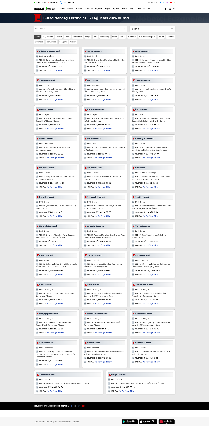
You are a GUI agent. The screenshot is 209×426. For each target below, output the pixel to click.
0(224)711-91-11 (54, 125)
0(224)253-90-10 (55, 299)
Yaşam (108, 9)
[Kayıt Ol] (166, 9)
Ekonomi (89, 9)
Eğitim (116, 9)
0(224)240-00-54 (55, 241)
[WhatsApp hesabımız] (174, 2)
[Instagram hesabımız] (167, 2)
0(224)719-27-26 (151, 95)
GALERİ (40, 2)
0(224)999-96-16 (127, 387)
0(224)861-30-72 (103, 154)
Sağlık (132, 9)
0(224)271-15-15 (102, 329)
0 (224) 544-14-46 (56, 183)
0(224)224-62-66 (103, 212)
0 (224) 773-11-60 (151, 66)
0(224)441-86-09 (103, 241)
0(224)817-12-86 (103, 270)
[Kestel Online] (44, 10)
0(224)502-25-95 (55, 270)
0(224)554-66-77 (103, 183)
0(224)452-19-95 (151, 241)
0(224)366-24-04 (55, 387)
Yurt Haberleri (144, 9)
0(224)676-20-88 (55, 154)
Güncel (79, 9)
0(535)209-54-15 (55, 212)
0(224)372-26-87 (151, 154)
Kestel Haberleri (66, 9)
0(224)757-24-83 (151, 125)
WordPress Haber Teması (66, 421)
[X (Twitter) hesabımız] (164, 2)
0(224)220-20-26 (103, 299)
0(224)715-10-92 (103, 125)
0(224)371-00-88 (55, 95)
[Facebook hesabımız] (160, 2)
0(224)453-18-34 (151, 212)
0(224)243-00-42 (151, 329)
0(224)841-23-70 (55, 66)
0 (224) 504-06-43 (152, 270)
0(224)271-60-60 (151, 299)
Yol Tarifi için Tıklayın (55, 70)
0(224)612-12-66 (151, 183)
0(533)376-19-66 (55, 360)
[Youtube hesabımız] (171, 2)
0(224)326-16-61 (151, 358)
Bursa (124, 9)
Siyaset (98, 9)
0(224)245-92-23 (55, 329)
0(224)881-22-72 (103, 95)
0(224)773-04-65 (103, 358)
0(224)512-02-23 (103, 66)
